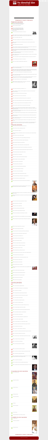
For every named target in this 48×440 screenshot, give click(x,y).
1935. (13, 61)
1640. (13, 135)
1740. (13, 302)
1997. (13, 110)
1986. (13, 335)
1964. (13, 76)
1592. (13, 130)
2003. (13, 119)
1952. (13, 233)
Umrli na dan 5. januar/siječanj (16, 282)
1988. (13, 277)
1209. (13, 125)
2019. (13, 364)
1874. (13, 149)
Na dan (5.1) (24, 20)
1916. (13, 49)
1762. (13, 137)
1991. (13, 343)
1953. (13, 235)
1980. (13, 93)
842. (13, 283)
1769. (13, 31)
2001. (13, 117)
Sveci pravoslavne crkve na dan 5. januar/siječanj (19, 371)
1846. (13, 142)
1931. (13, 180)
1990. (13, 279)
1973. (13, 326)
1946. (13, 218)
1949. (13, 69)
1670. (13, 295)
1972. (13, 252)
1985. (13, 333)
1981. (13, 264)
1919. (13, 54)
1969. (13, 81)
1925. (13, 56)
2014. (13, 362)
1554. (13, 25)
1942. (13, 210)
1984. (13, 100)
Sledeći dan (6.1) (30, 20)
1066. (13, 285)
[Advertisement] (24, 12)
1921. (13, 168)
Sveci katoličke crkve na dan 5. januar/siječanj (19, 417)
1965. (13, 245)
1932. (13, 192)
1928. (13, 173)
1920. (13, 166)
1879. (13, 154)
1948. (13, 228)
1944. (13, 216)
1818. (13, 309)
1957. (13, 74)
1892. (13, 37)
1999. (13, 112)
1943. (13, 321)
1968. (13, 247)
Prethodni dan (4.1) (18, 20)
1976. (13, 328)
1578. (13, 290)
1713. (13, 297)
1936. (13, 203)
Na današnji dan (26, 437)
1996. (13, 107)
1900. (13, 156)
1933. (13, 316)
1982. (13, 266)
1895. (13, 39)
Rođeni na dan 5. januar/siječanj (16, 124)
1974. (13, 88)
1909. (13, 44)
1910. (13, 161)
